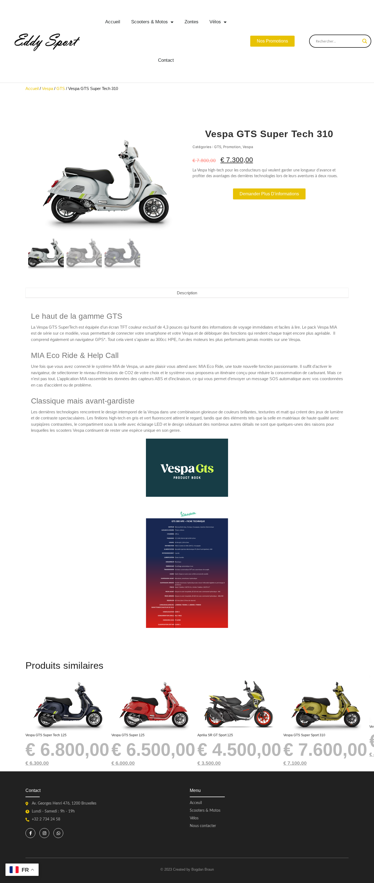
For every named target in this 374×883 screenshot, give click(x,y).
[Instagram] (44, 833)
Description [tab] (187, 292)
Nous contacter (203, 826)
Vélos (215, 21)
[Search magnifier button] (365, 41)
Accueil (112, 21)
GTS (60, 88)
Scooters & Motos (149, 21)
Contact (166, 60)
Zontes (191, 21)
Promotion (232, 147)
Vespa (47, 88)
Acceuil (196, 803)
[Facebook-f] (30, 833)
